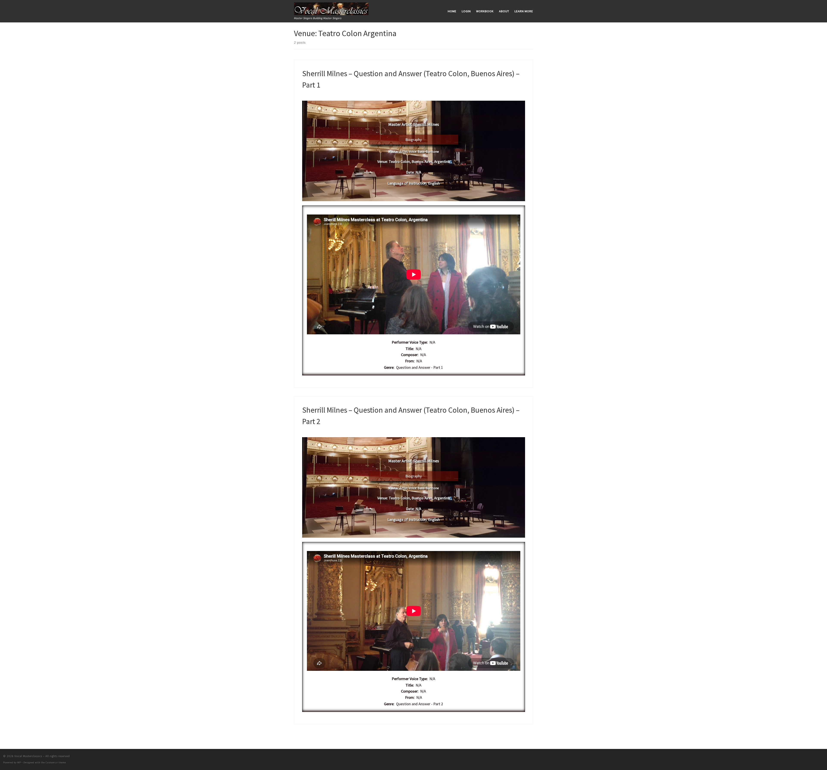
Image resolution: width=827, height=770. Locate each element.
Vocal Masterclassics (28, 756)
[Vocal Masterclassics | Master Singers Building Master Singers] (331, 8)
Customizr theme (55, 762)
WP (19, 762)
